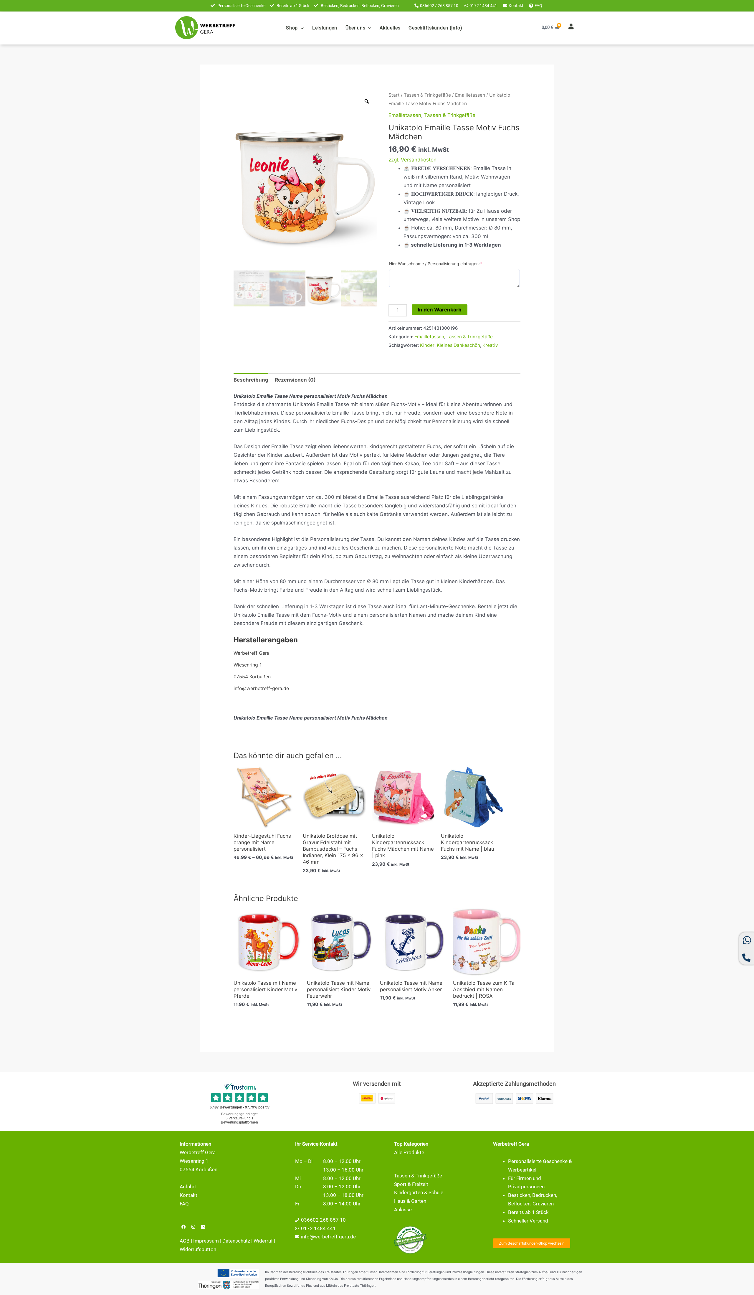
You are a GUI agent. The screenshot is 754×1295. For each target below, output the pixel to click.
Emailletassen (470, 95)
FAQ (184, 1204)
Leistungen (324, 28)
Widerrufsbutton (198, 1249)
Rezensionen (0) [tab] (295, 380)
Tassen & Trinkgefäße (427, 95)
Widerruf (263, 1241)
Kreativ (490, 345)
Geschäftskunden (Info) (435, 28)
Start (394, 95)
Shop (292, 28)
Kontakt (188, 1195)
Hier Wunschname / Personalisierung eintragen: (435, 263)
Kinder (427, 345)
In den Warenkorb (440, 310)
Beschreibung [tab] (251, 380)
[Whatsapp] (747, 943)
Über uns (355, 28)
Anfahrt (188, 1187)
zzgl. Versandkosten (412, 160)
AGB (185, 1241)
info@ (307, 1237)
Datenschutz (236, 1241)
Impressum (206, 1241)
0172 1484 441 (318, 1228)
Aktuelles (390, 28)
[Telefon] (746, 960)
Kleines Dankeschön (458, 345)
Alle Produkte (409, 1152)
